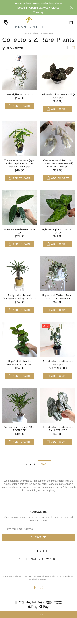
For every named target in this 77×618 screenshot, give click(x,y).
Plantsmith (29, 22)
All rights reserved (39, 579)
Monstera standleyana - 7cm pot (19, 231)
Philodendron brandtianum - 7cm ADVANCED (58, 429)
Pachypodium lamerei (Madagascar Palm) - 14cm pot (19, 297)
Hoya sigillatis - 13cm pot (19, 94)
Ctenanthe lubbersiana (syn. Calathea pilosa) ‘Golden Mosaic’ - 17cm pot (19, 163)
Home (26, 33)
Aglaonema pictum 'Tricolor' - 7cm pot (57, 231)
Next (44, 463)
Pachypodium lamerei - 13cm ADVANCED (19, 429)
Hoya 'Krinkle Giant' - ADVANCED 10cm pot (19, 363)
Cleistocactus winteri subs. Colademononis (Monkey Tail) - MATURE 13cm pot (58, 163)
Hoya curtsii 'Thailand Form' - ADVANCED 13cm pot (57, 297)
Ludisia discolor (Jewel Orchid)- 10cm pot (58, 96)
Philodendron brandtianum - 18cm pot (58, 363)
